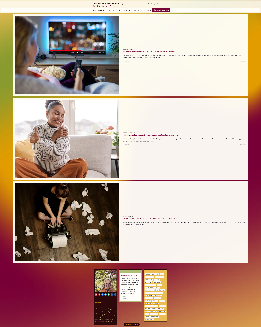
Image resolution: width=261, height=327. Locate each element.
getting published (149, 287)
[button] (101, 10)
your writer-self (149, 319)
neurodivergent (149, 295)
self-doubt (162, 306)
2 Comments (126, 61)
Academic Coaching (129, 275)
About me (110, 10)
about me (99, 322)
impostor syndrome (150, 290)
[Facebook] (151, 4)
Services (101, 10)
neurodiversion (149, 298)
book (152, 276)
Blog (118, 10)
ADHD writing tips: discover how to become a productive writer (150, 218)
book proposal (157, 282)
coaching (147, 284)
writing (147, 316)
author (147, 276)
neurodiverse (158, 295)
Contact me (138, 10)
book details (148, 282)
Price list (148, 10)
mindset (153, 292)
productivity (148, 303)
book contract (148, 279)
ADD (153, 274)
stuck (146, 311)
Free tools (126, 10)
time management (161, 311)
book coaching (159, 276)
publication (148, 306)
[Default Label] (105, 294)
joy (157, 290)
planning (162, 300)
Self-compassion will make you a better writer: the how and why (151, 135)
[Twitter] (154, 4)
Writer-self (162, 314)
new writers (158, 298)
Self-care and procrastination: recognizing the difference (149, 52)
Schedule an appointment (161, 10)
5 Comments (126, 144)
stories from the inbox (150, 308)
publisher (155, 306)
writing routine (155, 316)
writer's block (154, 314)
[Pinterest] (157, 4)
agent (162, 274)
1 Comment (126, 228)
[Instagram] (148, 4)
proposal (156, 303)
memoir (147, 292)
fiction (159, 284)
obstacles (155, 300)
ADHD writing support (128, 216)
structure (160, 308)
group (157, 287)
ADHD (157, 274)
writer (146, 314)
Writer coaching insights (129, 49)
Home (94, 10)
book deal (157, 279)
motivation (159, 292)
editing (154, 284)
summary (152, 311)
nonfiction (147, 300)
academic (147, 274)
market (162, 290)
